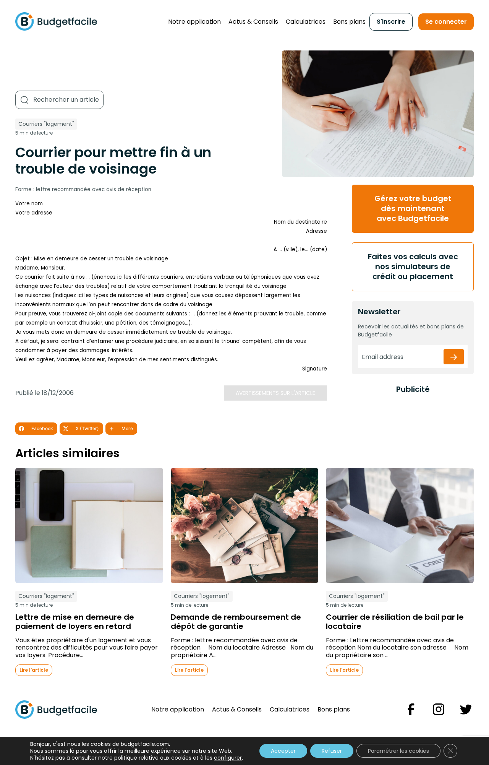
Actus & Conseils (253, 21)
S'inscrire (391, 21)
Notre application (194, 21)
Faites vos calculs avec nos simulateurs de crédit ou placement (413, 266)
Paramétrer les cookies (398, 751)
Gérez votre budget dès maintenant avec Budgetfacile (413, 208)
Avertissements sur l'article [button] (275, 393)
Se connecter (446, 21)
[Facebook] (411, 709)
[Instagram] (438, 709)
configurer (228, 757)
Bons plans (349, 21)
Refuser (332, 751)
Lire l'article (33, 670)
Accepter (283, 751)
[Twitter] (466, 709)
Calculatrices (305, 21)
